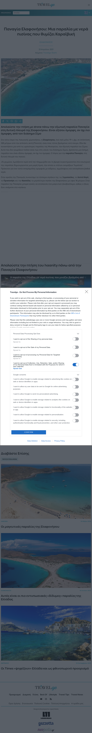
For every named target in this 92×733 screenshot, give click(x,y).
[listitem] (46, 333)
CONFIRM (28, 432)
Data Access (46, 441)
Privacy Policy (59, 441)
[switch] (76, 339)
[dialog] (46, 366)
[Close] (87, 292)
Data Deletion (32, 441)
